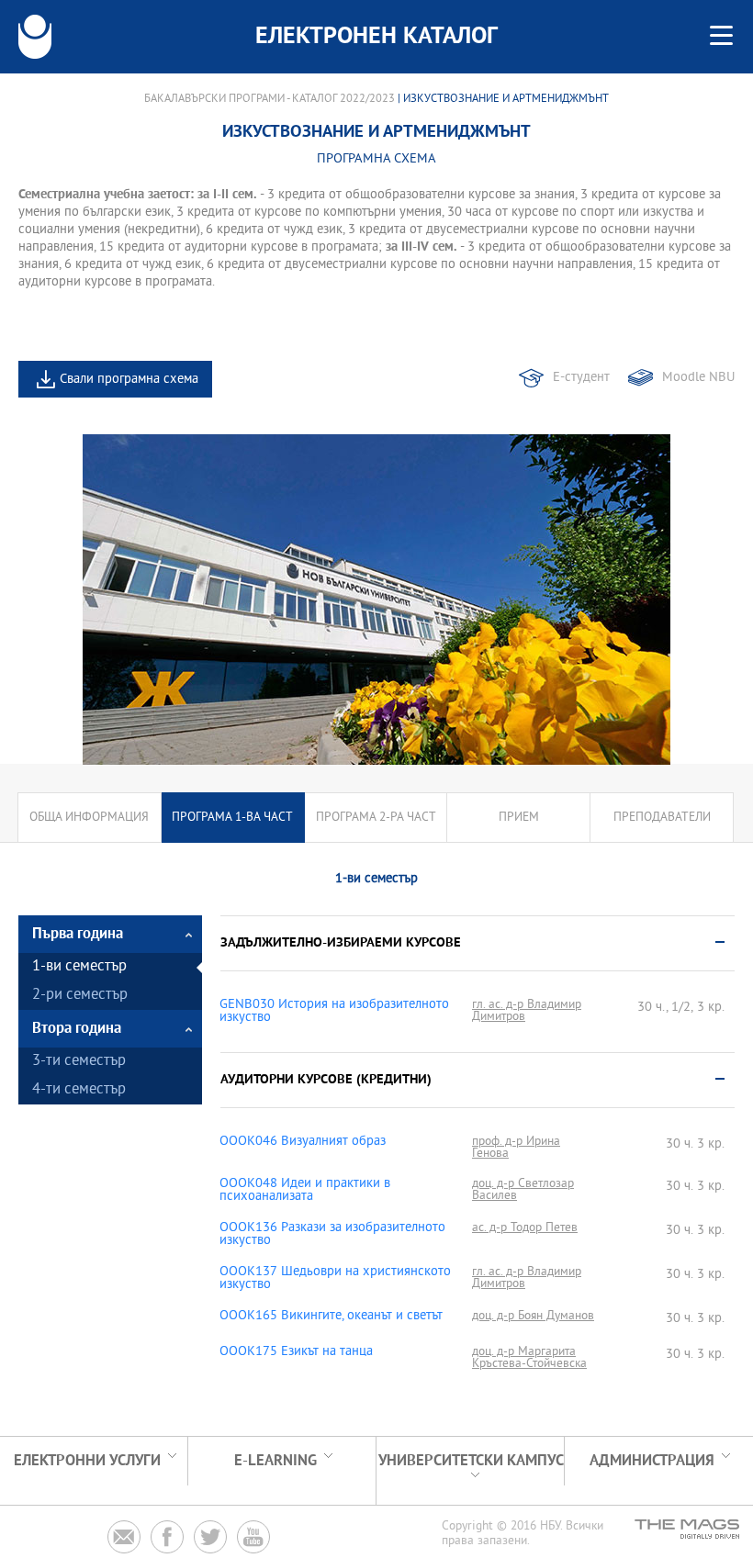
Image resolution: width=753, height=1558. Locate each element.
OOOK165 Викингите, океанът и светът (331, 1316)
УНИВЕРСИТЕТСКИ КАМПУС (471, 1461)
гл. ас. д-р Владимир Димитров (526, 1011)
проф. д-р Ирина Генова (516, 1148)
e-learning (275, 1461)
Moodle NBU (698, 378)
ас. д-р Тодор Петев (525, 1228)
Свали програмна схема (129, 379)
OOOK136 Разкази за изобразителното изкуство (332, 1235)
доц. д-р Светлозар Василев (523, 1190)
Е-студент (581, 378)
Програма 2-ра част (376, 817)
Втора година (76, 1028)
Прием (519, 817)
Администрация (652, 1461)
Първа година (77, 934)
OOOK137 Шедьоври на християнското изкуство (335, 1279)
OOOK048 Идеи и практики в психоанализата (304, 1191)
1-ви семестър (79, 967)
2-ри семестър (80, 995)
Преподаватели (662, 817)
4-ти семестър (79, 1090)
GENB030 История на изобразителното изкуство (334, 1012)
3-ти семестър (79, 1061)
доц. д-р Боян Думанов (533, 1316)
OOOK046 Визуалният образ (302, 1142)
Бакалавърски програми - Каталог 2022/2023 (269, 99)
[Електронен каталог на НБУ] (34, 37)
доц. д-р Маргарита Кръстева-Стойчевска (529, 1358)
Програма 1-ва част (232, 817)
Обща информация (89, 817)
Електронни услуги (87, 1461)
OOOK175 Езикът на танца (296, 1352)
